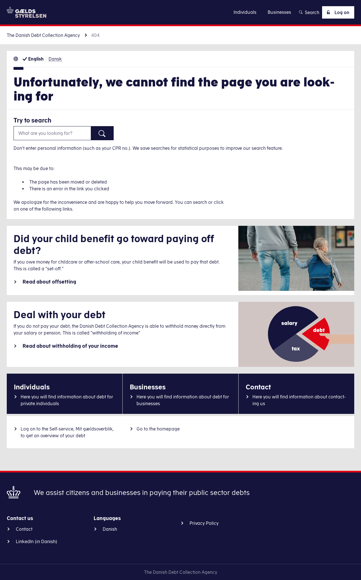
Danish (110, 529)
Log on (341, 12)
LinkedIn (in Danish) (36, 541)
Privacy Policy (204, 523)
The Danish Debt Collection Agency (43, 35)
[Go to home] (26, 12)
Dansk (55, 58)
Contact (24, 529)
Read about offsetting (49, 282)
